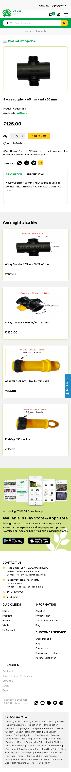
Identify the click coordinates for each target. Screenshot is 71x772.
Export (6, 690)
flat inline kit (43, 763)
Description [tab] (14, 174)
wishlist (6, 625)
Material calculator (46, 658)
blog (38, 625)
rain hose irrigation (29, 749)
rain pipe (27, 752)
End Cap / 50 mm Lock (18, 439)
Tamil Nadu (8, 671)
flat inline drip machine (49, 745)
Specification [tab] (36, 174)
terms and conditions (47, 620)
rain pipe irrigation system (49, 752)
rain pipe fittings (14, 756)
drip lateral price (52, 738)
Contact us (42, 648)
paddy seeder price (16, 759)
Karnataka (8, 681)
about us (40, 611)
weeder (55, 735)
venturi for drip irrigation (18, 735)
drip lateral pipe (14, 742)
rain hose (11, 749)
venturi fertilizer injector (28, 732)
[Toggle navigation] (66, 15)
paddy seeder (50, 756)
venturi (49, 728)
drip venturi (50, 732)
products (7, 615)
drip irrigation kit (56, 721)
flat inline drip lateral (23, 745)
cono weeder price (15, 738)
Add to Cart (39, 135)
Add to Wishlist (16, 143)
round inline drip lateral (38, 742)
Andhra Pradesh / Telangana (17, 676)
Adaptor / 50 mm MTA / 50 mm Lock (27, 381)
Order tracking (43, 638)
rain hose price (50, 749)
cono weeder (41, 735)
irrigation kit (35, 725)
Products (41, 31)
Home (28, 31)
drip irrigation (13, 721)
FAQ (38, 643)
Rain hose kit (33, 756)
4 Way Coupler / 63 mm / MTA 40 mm (27, 264)
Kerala (5, 685)
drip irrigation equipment (30, 728)
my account (8, 630)
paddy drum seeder (39, 759)
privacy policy (43, 615)
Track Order (67, 384)
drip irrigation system (34, 721)
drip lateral (34, 738)
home (5, 611)
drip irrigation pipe (16, 725)
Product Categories (21, 41)
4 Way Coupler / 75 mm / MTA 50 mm (27, 322)
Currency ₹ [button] (58, 6)
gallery (6, 620)
